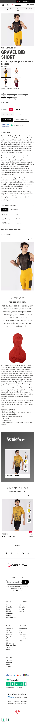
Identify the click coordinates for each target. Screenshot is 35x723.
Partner (8, 664)
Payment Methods (11, 637)
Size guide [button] (6, 102)
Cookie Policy (22, 694)
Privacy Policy (12, 694)
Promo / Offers (10, 647)
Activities (21, 611)
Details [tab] (5, 209)
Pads (20, 605)
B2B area (8, 666)
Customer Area (10, 628)
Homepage (5, 9)
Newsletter (9, 662)
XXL (4, 98)
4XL (15, 98)
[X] (17, 553)
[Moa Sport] (17, 711)
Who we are (9, 605)
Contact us (9, 660)
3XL (9, 98)
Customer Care (23, 628)
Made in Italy (9, 607)
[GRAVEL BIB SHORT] (6, 73)
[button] (20, 114)
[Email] (28, 553)
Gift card (8, 649)
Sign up (8, 631)
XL (26, 95)
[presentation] (2, 462)
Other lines (21, 609)
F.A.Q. (20, 631)
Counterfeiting (23, 637)
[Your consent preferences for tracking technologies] (3, 719)
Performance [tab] (14, 209)
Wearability (22, 607)
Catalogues (9, 615)
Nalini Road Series (11, 617)
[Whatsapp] (12, 553)
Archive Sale (20, 9)
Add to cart (8, 119)
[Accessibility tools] (8, 719)
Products (12, 9)
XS (3, 95)
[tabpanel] (17, 219)
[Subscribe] (25, 582)
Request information (21, 119)
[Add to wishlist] (16, 114)
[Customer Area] (8, 5)
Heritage (8, 609)
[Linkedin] (23, 553)
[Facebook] (6, 553)
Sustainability (9, 613)
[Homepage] (17, 5)
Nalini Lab (8, 611)
